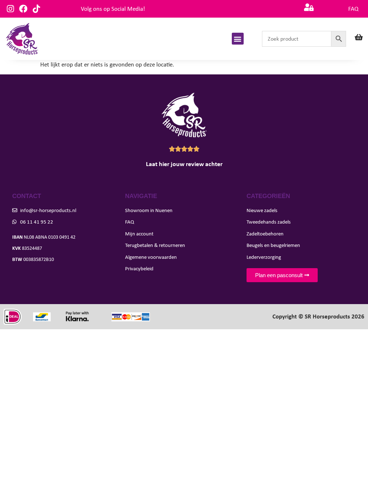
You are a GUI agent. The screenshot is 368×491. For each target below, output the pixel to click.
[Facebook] (23, 9)
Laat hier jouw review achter (184, 164)
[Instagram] (10, 9)
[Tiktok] (36, 9)
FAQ (353, 9)
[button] (238, 39)
